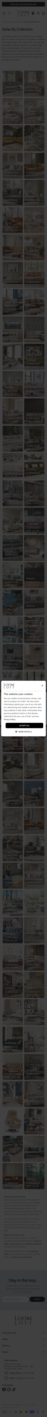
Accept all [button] (24, 725)
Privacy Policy (9, 719)
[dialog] (23, 708)
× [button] (42, 686)
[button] (23, 731)
